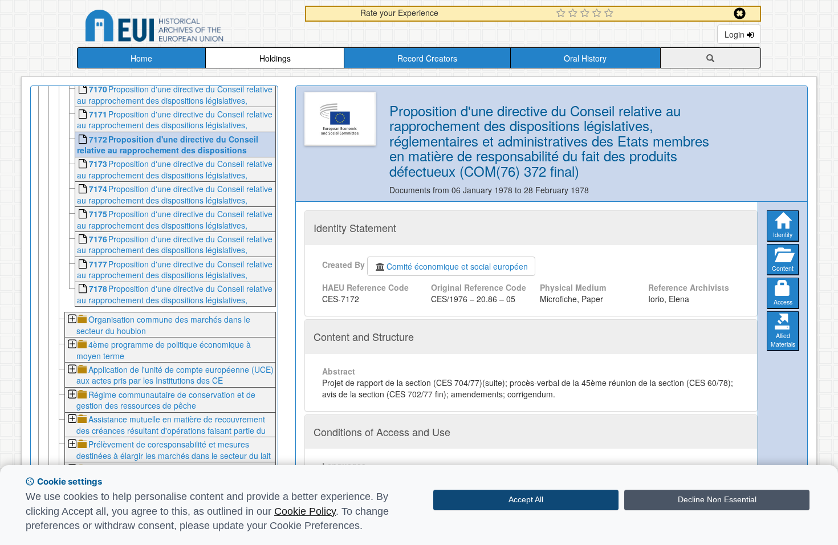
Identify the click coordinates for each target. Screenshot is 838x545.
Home (141, 58)
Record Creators (427, 58)
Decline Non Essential (717, 499)
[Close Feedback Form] (740, 13)
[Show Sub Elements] (71, 320)
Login (736, 34)
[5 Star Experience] (610, 14)
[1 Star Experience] (562, 14)
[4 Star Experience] (598, 14)
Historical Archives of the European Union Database (186, 27)
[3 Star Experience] (586, 14)
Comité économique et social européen (457, 266)
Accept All (526, 499)
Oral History (585, 58)
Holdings (275, 58)
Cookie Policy (305, 511)
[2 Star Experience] (574, 14)
